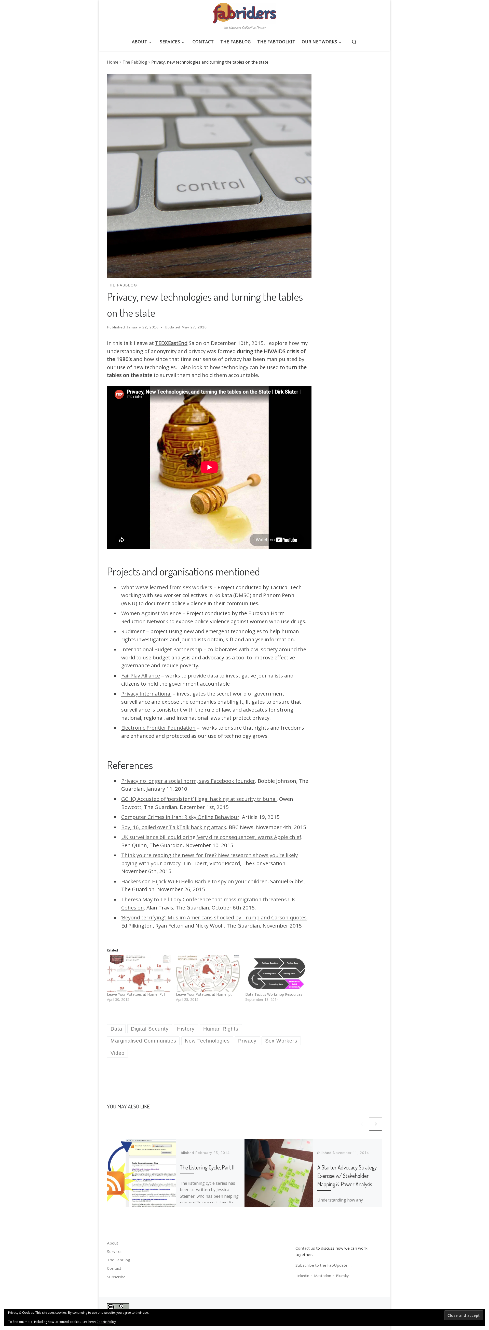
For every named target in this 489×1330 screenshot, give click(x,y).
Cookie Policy (106, 1322)
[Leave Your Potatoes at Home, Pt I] (139, 973)
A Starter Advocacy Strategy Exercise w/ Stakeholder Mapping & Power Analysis (347, 1176)
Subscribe (116, 1276)
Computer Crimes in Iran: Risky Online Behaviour (180, 816)
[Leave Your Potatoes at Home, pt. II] (208, 973)
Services (115, 1251)
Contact (114, 1268)
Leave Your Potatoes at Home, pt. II (206, 994)
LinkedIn (302, 1275)
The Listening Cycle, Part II (207, 1167)
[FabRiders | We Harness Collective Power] (244, 12)
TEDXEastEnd (171, 342)
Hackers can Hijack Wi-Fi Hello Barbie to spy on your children (194, 881)
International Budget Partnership (161, 649)
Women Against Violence (151, 613)
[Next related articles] (375, 1124)
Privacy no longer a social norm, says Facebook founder (188, 780)
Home (112, 62)
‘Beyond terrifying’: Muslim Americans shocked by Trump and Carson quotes (214, 917)
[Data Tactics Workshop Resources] (277, 973)
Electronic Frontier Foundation (158, 727)
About (112, 1243)
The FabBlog (135, 62)
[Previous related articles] (361, 1124)
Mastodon (322, 1275)
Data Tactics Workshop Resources (273, 994)
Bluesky (342, 1275)
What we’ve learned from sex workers (166, 587)
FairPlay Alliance (140, 675)
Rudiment (133, 631)
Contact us (305, 1248)
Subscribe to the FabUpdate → (323, 1265)
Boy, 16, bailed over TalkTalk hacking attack (173, 827)
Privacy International (146, 693)
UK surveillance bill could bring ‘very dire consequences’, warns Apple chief (211, 837)
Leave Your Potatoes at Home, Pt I (136, 994)
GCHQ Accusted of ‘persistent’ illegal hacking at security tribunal (199, 798)
